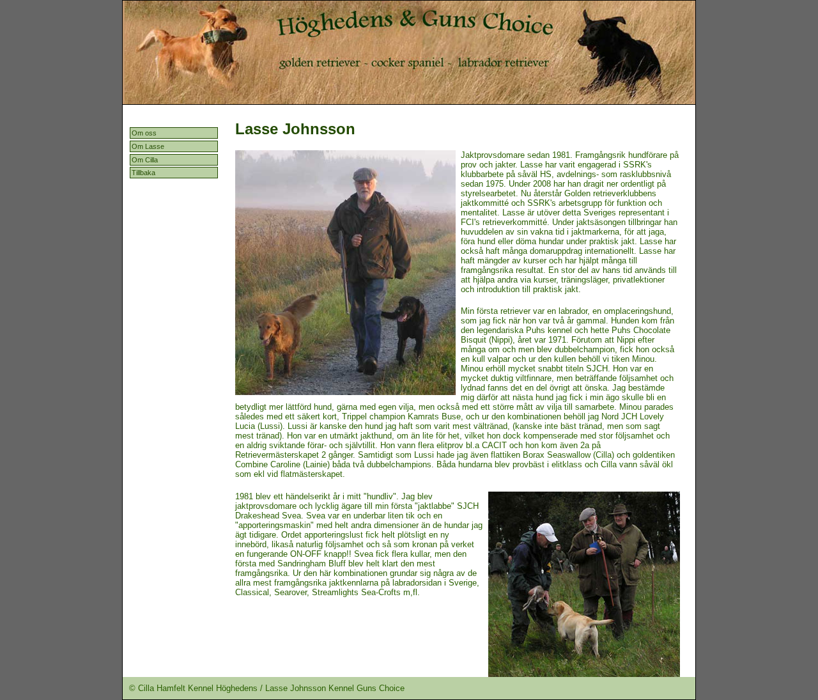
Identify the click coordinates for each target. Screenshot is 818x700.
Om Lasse (148, 146)
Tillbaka (143, 172)
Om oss (144, 133)
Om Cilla (145, 160)
